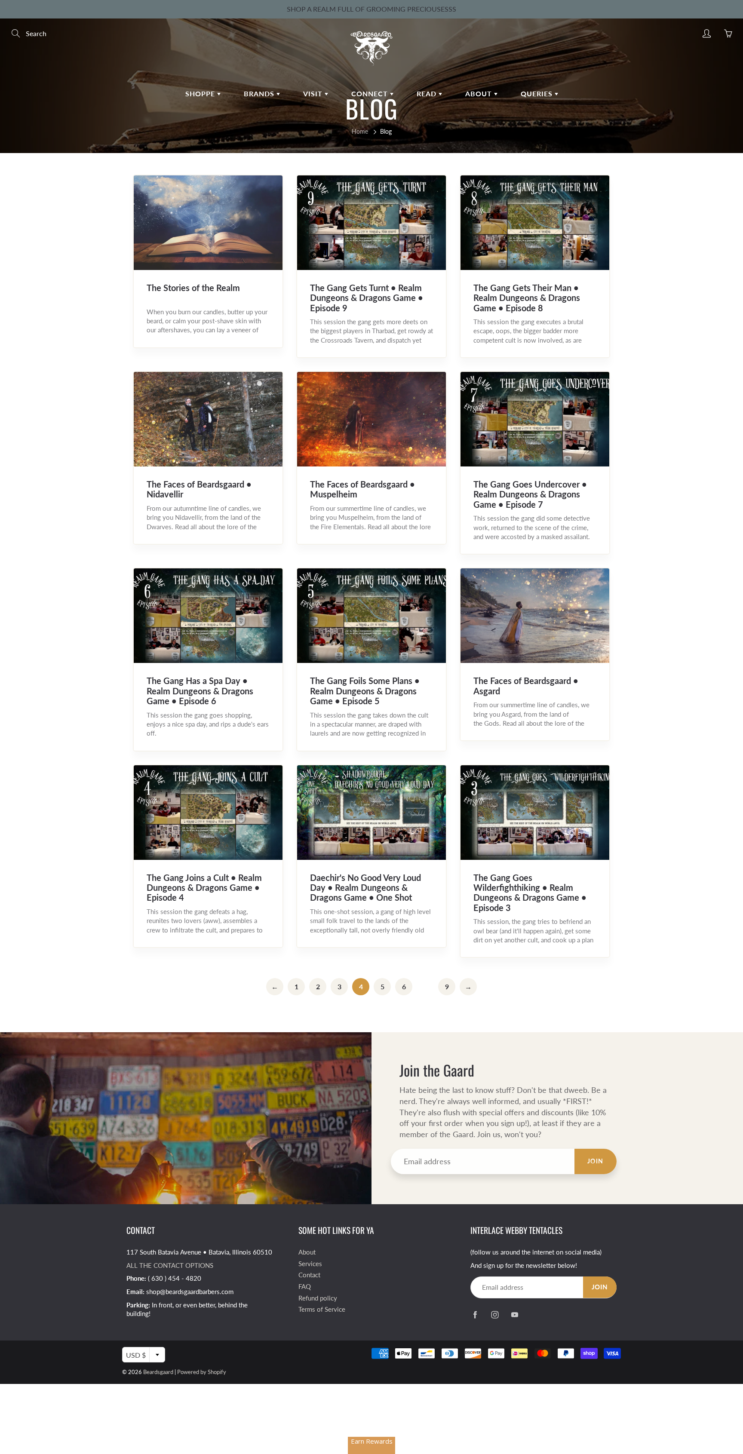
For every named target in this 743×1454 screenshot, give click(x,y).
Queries (538, 93)
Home (360, 131)
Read (428, 93)
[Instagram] (494, 1314)
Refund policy (317, 1298)
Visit (314, 93)
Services (310, 1263)
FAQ (304, 1286)
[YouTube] (514, 1314)
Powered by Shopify (201, 1371)
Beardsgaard (158, 1371)
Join (595, 1161)
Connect (370, 93)
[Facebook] (474, 1314)
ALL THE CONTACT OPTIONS (169, 1265)
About (479, 93)
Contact (309, 1275)
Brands (260, 93)
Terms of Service (321, 1309)
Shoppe (201, 93)
